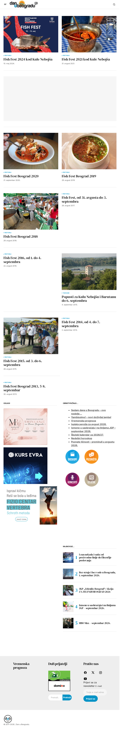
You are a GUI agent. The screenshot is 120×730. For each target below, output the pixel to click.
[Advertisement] (29, 98)
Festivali (8, 55)
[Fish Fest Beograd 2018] (31, 211)
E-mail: (98, 686)
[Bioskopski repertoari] (72, 456)
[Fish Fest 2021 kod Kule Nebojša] (89, 34)
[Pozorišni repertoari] (91, 456)
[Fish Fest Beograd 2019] (89, 151)
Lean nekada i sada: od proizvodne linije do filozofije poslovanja (95, 557)
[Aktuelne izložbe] (91, 479)
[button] (5, 4)
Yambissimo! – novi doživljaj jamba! (91, 417)
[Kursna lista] (25, 426)
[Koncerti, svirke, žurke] (72, 479)
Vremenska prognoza (83, 420)
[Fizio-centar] (30, 505)
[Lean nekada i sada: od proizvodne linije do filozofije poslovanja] (68, 557)
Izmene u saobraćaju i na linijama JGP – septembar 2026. (97, 606)
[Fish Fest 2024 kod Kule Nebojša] (31, 34)
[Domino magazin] (59, 685)
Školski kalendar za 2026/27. (87, 434)
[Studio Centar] (59, 675)
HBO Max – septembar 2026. (94, 623)
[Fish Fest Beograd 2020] (31, 151)
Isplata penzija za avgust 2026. (89, 424)
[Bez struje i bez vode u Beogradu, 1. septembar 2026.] (68, 574)
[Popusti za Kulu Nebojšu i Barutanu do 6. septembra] (89, 271)
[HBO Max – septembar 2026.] (68, 623)
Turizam (66, 293)
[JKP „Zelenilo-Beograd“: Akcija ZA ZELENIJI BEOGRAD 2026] (68, 590)
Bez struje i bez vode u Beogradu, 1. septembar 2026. (97, 574)
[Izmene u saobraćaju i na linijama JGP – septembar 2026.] (68, 606)
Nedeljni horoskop (81, 438)
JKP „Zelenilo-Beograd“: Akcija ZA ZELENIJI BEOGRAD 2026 (96, 590)
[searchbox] (55, 697)
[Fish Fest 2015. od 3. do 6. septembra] (31, 336)
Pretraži (67, 697)
